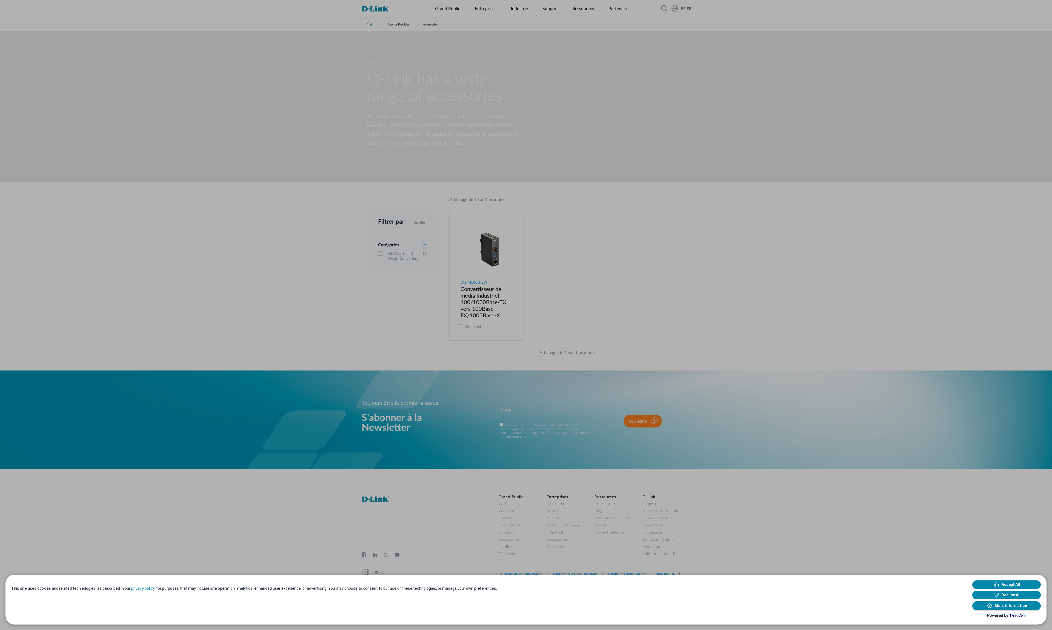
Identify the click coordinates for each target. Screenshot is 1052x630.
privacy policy (143, 588)
